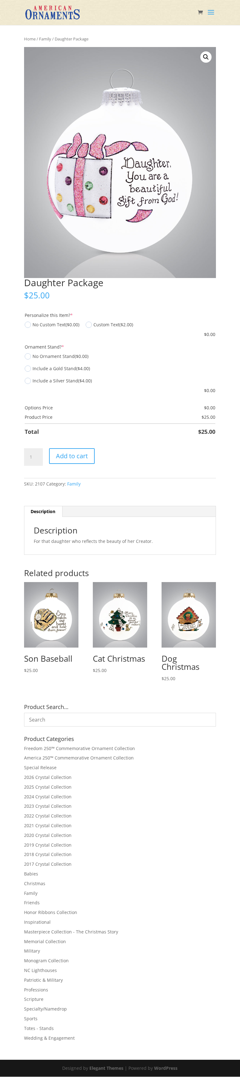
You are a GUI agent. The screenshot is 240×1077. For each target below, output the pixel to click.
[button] (206, 57)
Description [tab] (43, 511)
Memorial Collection (45, 941)
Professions (36, 990)
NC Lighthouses (40, 970)
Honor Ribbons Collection (50, 912)
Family (45, 39)
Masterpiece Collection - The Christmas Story (71, 932)
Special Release (40, 767)
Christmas (34, 883)
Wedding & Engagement (49, 1038)
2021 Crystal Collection (48, 825)
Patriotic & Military (43, 980)
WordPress (166, 1068)
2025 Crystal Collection (48, 787)
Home (30, 39)
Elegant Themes (106, 1068)
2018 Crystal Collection (48, 854)
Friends (32, 903)
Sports (31, 1019)
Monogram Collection (46, 961)
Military (32, 951)
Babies (31, 874)
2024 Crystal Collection (48, 797)
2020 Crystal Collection (48, 835)
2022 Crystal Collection (48, 816)
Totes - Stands (39, 1028)
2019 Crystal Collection (48, 845)
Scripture (33, 999)
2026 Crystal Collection (48, 777)
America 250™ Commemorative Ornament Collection (79, 758)
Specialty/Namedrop (45, 1009)
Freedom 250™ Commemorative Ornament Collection (79, 748)
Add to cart (72, 456)
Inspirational (37, 922)
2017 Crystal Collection (48, 864)
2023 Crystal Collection (48, 806)
